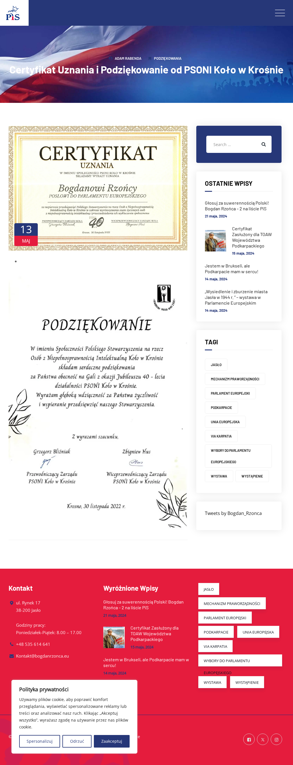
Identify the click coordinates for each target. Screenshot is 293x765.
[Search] (263, 144)
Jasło (216, 365)
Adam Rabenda (128, 58)
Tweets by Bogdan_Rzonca (233, 513)
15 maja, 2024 (243, 253)
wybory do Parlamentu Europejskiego (231, 456)
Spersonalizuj (40, 741)
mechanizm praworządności (235, 379)
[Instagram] (276, 739)
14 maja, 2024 (216, 279)
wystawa (219, 476)
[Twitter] (262, 739)
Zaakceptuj (111, 741)
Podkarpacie (221, 408)
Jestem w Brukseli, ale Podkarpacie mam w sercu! (231, 268)
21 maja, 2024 (216, 216)
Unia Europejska (225, 422)
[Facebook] (249, 739)
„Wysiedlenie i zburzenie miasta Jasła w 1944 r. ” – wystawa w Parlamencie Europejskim (236, 297)
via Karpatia (221, 436)
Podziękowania (167, 58)
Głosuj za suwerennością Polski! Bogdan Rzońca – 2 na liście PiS (237, 205)
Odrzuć (77, 741)
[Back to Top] (280, 755)
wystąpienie (252, 476)
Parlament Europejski (230, 393)
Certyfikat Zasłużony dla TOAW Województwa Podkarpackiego (252, 237)
